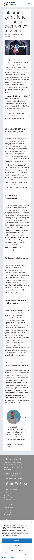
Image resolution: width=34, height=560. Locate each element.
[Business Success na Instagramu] (16, 483)
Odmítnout (17, 545)
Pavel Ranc (11, 34)
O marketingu (7, 510)
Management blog (10, 36)
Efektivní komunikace (9, 500)
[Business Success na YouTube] (26, 483)
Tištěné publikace (8, 512)
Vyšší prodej (7, 495)
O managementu (8, 508)
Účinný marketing (8, 497)
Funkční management (9, 493)
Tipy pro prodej (7, 514)
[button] (31, 522)
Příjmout (17, 540)
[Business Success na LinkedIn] (12, 483)
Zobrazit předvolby (17, 550)
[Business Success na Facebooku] (7, 483)
